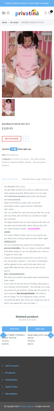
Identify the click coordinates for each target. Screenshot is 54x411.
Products (5, 162)
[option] (27, 64)
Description (10, 179)
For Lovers (14, 22)
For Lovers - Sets (27, 159)
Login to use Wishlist (25, 138)
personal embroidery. (12, 248)
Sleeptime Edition (17, 162)
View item (14, 329)
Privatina (5, 341)
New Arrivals (40, 159)
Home (4, 22)
